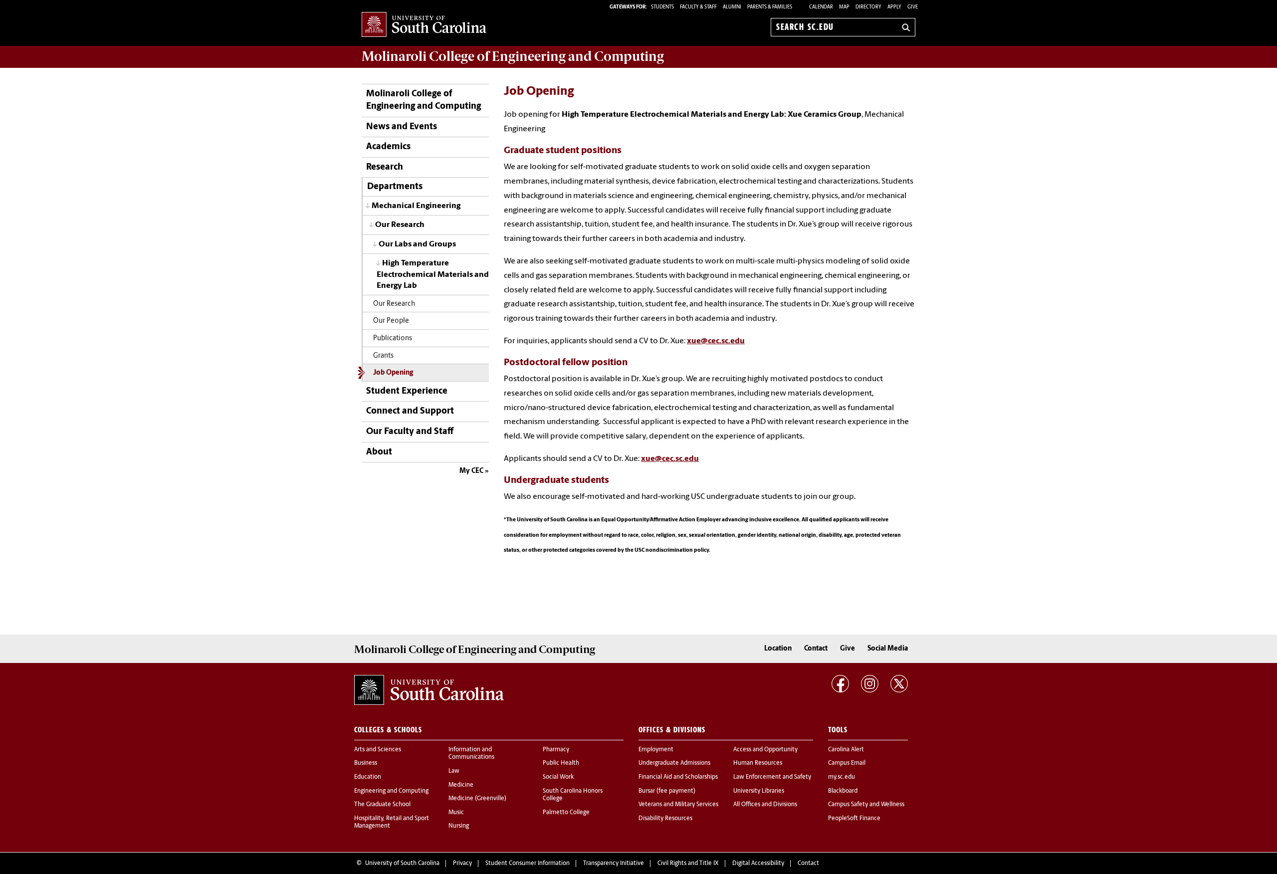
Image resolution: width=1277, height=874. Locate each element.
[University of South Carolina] (429, 690)
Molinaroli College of (513, 56)
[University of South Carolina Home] (424, 25)
